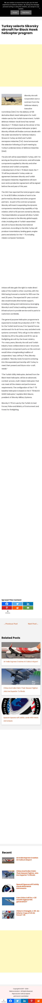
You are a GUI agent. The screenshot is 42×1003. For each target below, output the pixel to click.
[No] (39, 8)
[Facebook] (7, 604)
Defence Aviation (14, 991)
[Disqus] (21, 759)
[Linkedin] (28, 604)
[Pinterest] (7, 608)
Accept (15, 12)
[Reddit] (17, 608)
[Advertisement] (21, 65)
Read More (25, 12)
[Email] (28, 608)
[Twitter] (17, 604)
